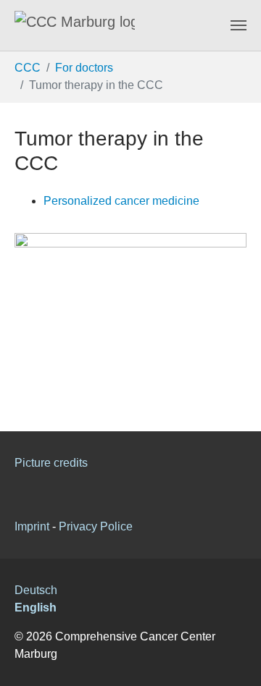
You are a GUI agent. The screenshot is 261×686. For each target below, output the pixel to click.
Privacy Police (96, 526)
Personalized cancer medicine (121, 201)
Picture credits (51, 463)
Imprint (31, 526)
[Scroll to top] (239, 664)
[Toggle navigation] (238, 25)
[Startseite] (74, 25)
